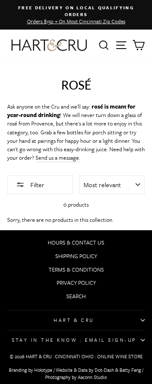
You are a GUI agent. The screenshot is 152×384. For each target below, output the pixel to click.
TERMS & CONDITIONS (76, 269)
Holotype (43, 369)
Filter (36, 184)
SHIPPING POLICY (76, 256)
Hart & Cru (74, 320)
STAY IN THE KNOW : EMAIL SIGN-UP (74, 339)
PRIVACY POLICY (76, 282)
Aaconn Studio (92, 377)
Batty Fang (130, 369)
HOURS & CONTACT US (76, 242)
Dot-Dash (104, 369)
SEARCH (76, 296)
